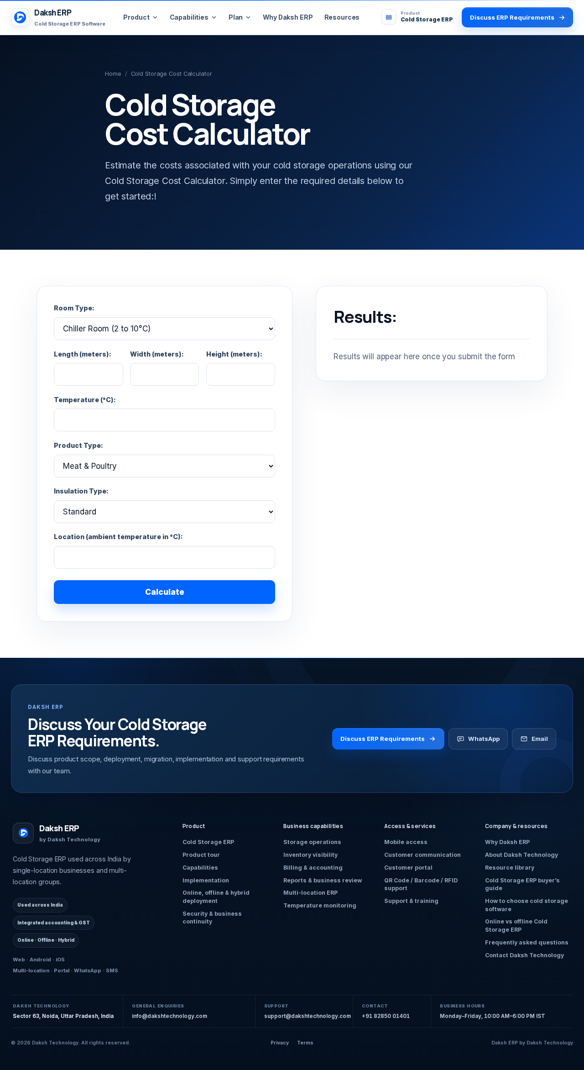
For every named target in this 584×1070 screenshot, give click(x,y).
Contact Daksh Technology (524, 955)
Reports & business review (322, 880)
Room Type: (74, 308)
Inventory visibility (310, 854)
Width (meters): (157, 354)
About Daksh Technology (521, 854)
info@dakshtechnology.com (169, 1016)
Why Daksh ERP (288, 17)
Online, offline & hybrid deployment (216, 896)
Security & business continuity (212, 917)
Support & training (411, 900)
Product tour (201, 854)
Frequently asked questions (526, 942)
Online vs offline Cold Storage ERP (516, 925)
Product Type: (78, 445)
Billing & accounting (313, 867)
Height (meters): (234, 354)
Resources (342, 17)
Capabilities (189, 17)
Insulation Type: (81, 491)
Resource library (509, 867)
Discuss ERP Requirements (382, 738)
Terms (305, 1043)
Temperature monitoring (319, 905)
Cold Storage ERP (208, 842)
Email (540, 738)
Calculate (164, 592)
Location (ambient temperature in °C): (118, 536)
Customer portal (408, 867)
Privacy (280, 1043)
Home (113, 73)
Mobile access (406, 842)
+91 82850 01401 (386, 1016)
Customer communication (422, 854)
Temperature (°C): (85, 400)
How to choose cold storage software (526, 905)
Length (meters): (82, 354)
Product (136, 17)
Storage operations (312, 842)
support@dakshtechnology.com (307, 1016)
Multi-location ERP (310, 892)
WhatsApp (484, 738)
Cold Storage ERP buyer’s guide (522, 884)
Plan (236, 17)
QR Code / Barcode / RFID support (421, 884)
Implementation (205, 880)
